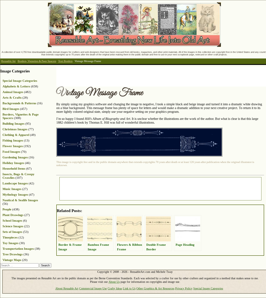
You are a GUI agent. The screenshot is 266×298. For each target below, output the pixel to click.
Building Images (13, 123)
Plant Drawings (12, 215)
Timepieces (10, 237)
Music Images (11, 189)
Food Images (11, 151)
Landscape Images (15, 183)
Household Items (13, 168)
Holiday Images (13, 163)
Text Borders (65, 61)
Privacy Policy (183, 288)
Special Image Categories (19, 80)
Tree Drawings (12, 254)
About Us (114, 281)
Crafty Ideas (115, 288)
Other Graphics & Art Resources (155, 288)
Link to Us (129, 288)
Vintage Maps (11, 260)
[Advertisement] (132, 76)
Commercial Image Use (93, 288)
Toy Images (10, 243)
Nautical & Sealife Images (20, 200)
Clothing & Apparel (15, 135)
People (6, 209)
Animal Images (12, 92)
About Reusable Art (66, 288)
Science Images (12, 226)
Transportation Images (18, 248)
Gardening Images (15, 157)
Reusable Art (8, 61)
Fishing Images (12, 140)
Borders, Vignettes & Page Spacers (37, 61)
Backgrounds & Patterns (19, 103)
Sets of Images (12, 231)
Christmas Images (14, 129)
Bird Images (10, 109)
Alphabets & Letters (16, 86)
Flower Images (12, 146)
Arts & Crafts (12, 97)
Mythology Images (15, 194)
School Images (12, 220)
